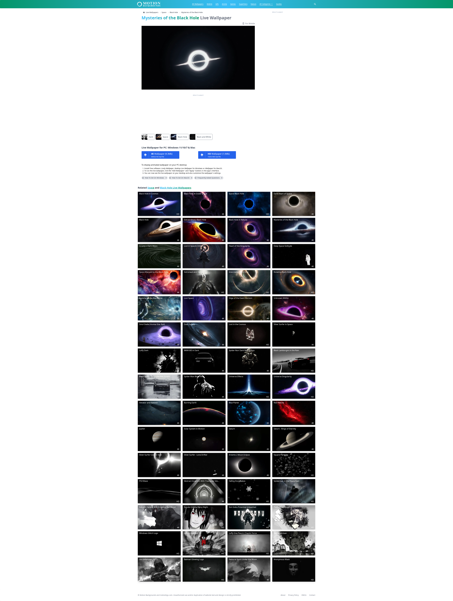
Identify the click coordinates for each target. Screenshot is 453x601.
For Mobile (250, 23)
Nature (253, 4)
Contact (312, 595)
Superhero (243, 4)
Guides (279, 4)
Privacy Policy (293, 595)
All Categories (265, 4)
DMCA (304, 595)
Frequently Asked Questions (208, 178)
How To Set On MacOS (180, 178)
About (283, 595)
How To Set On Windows (154, 178)
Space (164, 12)
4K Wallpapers (197, 4)
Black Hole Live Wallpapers (175, 187)
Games (233, 4)
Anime (224, 4)
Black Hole (174, 12)
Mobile (209, 4)
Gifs (217, 4)
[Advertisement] (198, 112)
